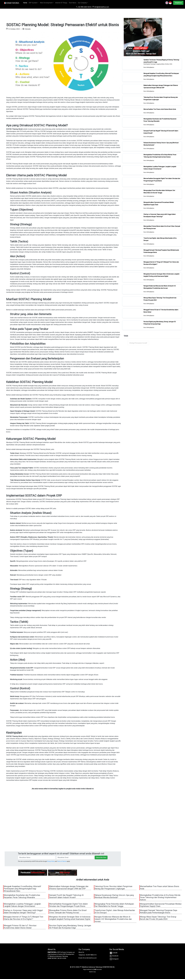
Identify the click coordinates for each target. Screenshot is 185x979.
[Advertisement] (62, 826)
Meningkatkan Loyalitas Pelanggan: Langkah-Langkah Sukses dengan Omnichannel (160, 168)
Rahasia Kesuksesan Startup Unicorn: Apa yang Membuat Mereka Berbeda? (114, 896)
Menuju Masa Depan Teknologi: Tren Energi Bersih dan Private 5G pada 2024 (158, 918)
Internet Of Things (61, 3)
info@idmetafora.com (101, 7)
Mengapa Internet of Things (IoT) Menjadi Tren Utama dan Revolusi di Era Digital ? (23, 918)
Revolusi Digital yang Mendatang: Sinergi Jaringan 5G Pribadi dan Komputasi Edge (160, 323)
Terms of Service (61, 861)
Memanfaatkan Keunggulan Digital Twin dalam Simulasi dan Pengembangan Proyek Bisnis (68, 905)
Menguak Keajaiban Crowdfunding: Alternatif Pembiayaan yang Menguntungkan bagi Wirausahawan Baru (161, 74)
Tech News (72, 3)
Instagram (115, 959)
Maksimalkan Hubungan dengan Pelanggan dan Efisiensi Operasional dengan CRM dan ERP (161, 86)
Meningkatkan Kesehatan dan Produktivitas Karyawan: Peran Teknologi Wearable (22, 896)
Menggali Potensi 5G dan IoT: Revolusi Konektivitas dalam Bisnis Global (20, 926)
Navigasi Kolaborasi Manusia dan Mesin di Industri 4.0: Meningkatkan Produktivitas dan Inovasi (160, 287)
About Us (81, 952)
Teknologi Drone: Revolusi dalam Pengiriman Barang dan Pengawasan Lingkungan (113, 887)
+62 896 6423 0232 (84, 7)
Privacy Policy (51, 861)
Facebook (115, 956)
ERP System (33, 3)
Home (25, 3)
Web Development (46, 3)
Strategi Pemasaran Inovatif (138, 343)
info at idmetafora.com (89, 958)
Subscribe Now (101, 857)
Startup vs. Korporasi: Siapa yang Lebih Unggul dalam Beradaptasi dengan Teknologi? (160, 215)
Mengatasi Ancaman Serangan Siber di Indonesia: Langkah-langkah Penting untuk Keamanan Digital (162, 275)
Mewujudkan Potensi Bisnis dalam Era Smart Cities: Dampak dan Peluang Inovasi (68, 911)
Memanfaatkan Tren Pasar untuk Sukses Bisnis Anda (160, 109)
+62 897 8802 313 (91, 955)
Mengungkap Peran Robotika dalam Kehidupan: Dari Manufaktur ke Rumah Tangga (159, 191)
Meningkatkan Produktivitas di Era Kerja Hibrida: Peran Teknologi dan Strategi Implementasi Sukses (160, 156)
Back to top (92, 971)
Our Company (82, 3)
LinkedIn (114, 953)
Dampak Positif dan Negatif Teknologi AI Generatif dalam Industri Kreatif (66, 896)
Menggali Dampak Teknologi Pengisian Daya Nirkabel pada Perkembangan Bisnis (158, 911)
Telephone (178, 3)
